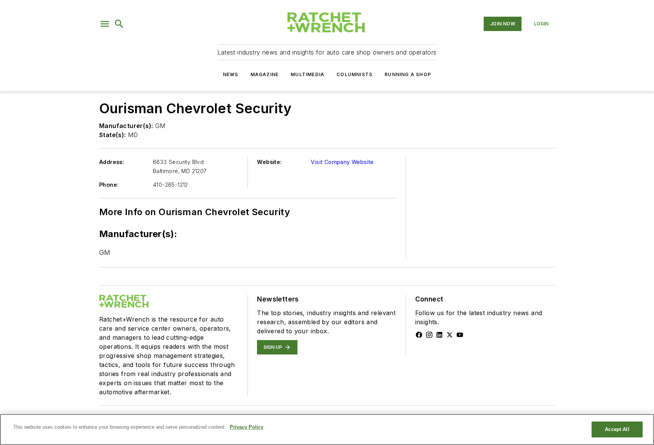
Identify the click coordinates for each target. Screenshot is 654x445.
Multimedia (307, 74)
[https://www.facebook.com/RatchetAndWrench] (419, 335)
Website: (269, 162)
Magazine (265, 74)
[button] (105, 24)
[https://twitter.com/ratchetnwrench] (449, 335)
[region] (327, 429)
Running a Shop (408, 74)
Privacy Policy (246, 427)
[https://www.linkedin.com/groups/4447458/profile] (439, 335)
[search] (119, 24)
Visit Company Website (342, 162)
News (230, 74)
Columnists (354, 74)
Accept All (617, 429)
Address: (111, 162)
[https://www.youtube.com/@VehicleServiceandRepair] (460, 335)
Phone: (108, 184)
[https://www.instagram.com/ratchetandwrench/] (429, 335)
